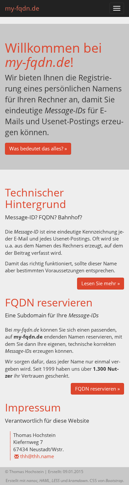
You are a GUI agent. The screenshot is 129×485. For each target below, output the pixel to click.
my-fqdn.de (22, 8)
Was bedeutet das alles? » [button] (38, 148)
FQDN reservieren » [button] (97, 388)
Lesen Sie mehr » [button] (100, 283)
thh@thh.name (37, 456)
